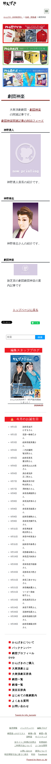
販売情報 (13, 728)
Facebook (42, 754)
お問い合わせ (20, 706)
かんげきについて (23, 642)
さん (28, 489)
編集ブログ (42, 728)
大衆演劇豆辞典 (22, 673)
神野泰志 (9, 198)
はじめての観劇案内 (24, 695)
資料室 (29, 737)
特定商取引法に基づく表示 (16, 754)
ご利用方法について (23, 745)
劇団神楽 (35, 109)
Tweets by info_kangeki (25, 715)
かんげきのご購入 (23, 663)
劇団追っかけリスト (16, 733)
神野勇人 (9, 130)
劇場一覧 (17, 684)
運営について (41, 751)
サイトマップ (41, 737)
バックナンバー (22, 647)
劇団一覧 (17, 679)
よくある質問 (20, 700)
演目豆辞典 (19, 690)
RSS (33, 754)
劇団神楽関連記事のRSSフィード (22, 120)
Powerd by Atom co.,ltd (36, 759)
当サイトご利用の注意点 (25, 742)
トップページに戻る (25, 309)
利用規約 (43, 742)
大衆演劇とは (20, 668)
